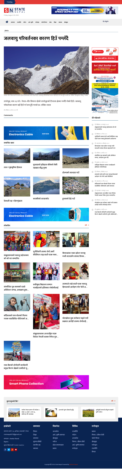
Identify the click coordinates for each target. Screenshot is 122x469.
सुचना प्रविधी (37, 440)
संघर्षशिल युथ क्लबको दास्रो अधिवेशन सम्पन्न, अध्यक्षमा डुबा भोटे (15, 289)
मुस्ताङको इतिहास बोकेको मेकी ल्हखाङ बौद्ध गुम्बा (45, 165)
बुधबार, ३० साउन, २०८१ (102, 161)
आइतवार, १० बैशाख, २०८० (102, 142)
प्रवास (54, 447)
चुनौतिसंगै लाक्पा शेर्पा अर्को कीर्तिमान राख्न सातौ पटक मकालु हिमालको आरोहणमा (45, 254)
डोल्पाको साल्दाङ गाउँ (70, 171)
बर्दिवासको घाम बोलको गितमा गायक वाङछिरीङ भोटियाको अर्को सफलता (16, 317)
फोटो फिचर (44, 21)
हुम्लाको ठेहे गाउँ (68, 197)
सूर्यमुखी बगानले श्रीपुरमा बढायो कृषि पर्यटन (104, 409)
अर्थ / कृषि (30, 21)
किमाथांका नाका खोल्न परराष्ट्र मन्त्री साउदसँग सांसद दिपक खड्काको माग (73, 255)
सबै (86, 224)
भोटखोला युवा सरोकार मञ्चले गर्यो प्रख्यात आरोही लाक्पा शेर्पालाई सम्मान (75, 320)
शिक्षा (55, 21)
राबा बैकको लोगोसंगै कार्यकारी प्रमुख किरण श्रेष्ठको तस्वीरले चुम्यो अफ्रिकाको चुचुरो (17, 367)
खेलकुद (66, 21)
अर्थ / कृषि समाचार (59, 433)
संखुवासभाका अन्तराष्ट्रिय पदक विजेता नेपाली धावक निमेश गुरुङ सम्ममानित (45, 336)
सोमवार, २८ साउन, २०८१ (102, 199)
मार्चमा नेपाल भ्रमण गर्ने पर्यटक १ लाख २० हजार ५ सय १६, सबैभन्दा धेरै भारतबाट (30, 410)
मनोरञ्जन (37, 21)
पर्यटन (24, 21)
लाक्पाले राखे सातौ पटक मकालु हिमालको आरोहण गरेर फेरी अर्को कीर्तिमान (75, 286)
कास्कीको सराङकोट (41, 197)
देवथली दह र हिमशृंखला (13, 200)
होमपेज (6, 29)
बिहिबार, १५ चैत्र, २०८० (101, 133)
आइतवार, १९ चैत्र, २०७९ (102, 180)
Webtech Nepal (73, 463)
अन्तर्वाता (56, 430)
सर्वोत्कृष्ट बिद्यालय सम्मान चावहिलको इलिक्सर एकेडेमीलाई (45, 285)
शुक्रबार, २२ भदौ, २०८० (101, 208)
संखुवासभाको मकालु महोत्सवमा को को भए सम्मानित (16, 255)
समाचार (13, 21)
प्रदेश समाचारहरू (58, 443)
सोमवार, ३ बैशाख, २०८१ (102, 170)
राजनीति (19, 21)
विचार (35, 430)
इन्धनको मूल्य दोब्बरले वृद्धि (66, 408)
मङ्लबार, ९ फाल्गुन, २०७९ (102, 189)
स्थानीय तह (36, 443)
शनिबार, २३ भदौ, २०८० (101, 152)
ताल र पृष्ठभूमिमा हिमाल (13, 166)
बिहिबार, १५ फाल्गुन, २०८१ (102, 123)
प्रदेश (50, 21)
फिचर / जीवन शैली (78, 440)
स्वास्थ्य (60, 21)
